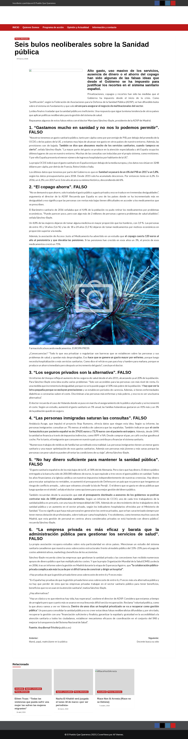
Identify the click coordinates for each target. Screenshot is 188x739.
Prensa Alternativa (22, 39)
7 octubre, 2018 (104, 705)
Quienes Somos (31, 27)
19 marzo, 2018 (22, 59)
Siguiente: (148, 640)
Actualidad (19, 689)
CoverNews (103, 734)
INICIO (16, 27)
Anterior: (48, 640)
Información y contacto (104, 27)
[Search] (174, 27)
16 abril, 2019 (21, 712)
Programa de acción (53, 27)
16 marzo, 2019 (63, 709)
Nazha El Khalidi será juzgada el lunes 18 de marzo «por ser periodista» (72, 702)
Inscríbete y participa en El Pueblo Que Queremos (34, 3)
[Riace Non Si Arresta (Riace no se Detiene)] (114, 682)
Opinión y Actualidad (78, 27)
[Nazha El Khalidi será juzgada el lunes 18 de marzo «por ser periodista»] (73, 682)
